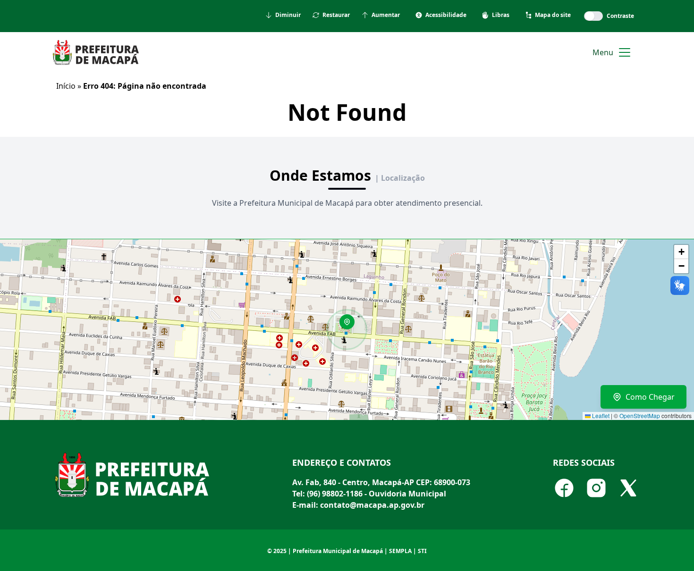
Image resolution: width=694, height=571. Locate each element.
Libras (500, 15)
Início (66, 86)
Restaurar (336, 15)
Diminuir (288, 15)
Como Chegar (650, 397)
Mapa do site (553, 15)
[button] (350, 325)
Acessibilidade (445, 15)
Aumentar (386, 15)
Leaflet (600, 415)
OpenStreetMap (639, 415)
